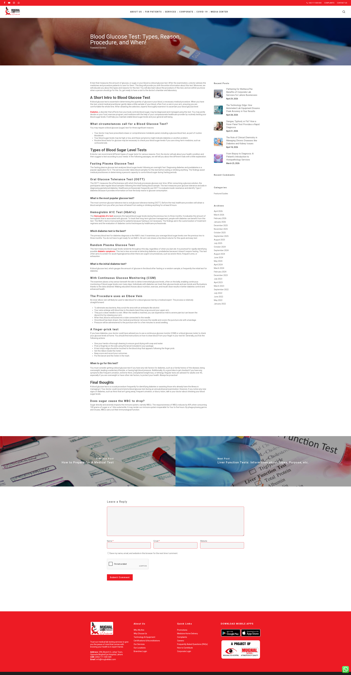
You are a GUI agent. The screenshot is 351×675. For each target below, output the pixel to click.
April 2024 (218, 265)
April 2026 (218, 211)
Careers (180, 641)
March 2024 (219, 268)
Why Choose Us (140, 633)
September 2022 (221, 289)
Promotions (182, 630)
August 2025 (219, 240)
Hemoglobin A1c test (103, 216)
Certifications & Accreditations (147, 641)
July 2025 (218, 243)
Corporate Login (184, 651)
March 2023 (219, 286)
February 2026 (220, 218)
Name (110, 541)
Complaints (182, 637)
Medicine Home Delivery (187, 633)
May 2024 (218, 261)
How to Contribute (185, 648)
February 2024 (220, 272)
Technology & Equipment (144, 637)
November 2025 (221, 229)
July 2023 (218, 279)
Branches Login (140, 651)
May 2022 (218, 300)
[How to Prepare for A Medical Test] (88, 461)
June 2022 (218, 297)
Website (203, 541)
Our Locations (140, 648)
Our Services (139, 644)
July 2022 (218, 293)
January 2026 (220, 222)
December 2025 (221, 225)
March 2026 (219, 215)
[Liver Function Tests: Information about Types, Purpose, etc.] (263, 461)
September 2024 (221, 250)
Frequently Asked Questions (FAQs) (192, 644)
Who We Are (139, 630)
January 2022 (220, 304)
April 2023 (218, 282)
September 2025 (221, 236)
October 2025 (220, 232)
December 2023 (221, 275)
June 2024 (218, 257)
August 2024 (219, 254)
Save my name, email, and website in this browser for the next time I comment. (144, 553)
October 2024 (220, 247)
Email (157, 541)
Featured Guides (98, 47)
